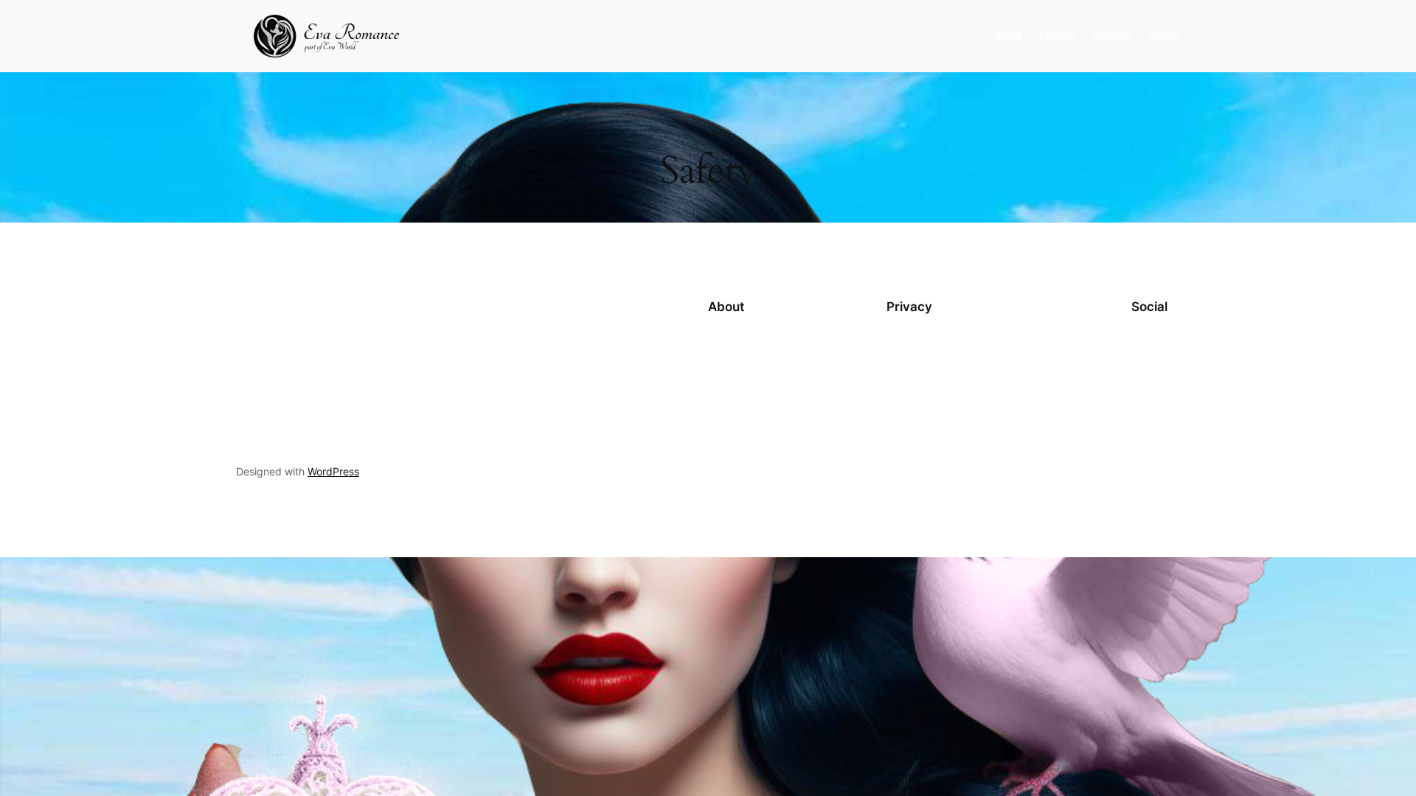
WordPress (333, 471)
